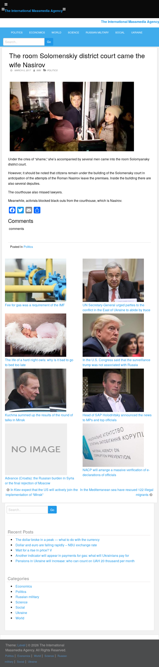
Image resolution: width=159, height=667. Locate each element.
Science (73, 32)
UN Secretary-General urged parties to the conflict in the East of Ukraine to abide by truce (116, 307)
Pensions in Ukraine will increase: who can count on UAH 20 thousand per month (75, 560)
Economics (37, 32)
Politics (17, 32)
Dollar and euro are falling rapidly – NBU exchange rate (56, 545)
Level (21, 645)
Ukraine (136, 32)
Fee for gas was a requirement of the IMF (35, 305)
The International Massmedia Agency (34, 10)
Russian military (97, 32)
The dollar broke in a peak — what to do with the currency (58, 539)
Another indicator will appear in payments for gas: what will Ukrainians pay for (72, 555)
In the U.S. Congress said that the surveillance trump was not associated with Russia (116, 362)
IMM (38, 70)
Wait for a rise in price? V (34, 550)
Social (120, 32)
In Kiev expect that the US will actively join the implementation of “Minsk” (42, 492)
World (56, 32)
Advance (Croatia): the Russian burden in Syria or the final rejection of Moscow (39, 480)
